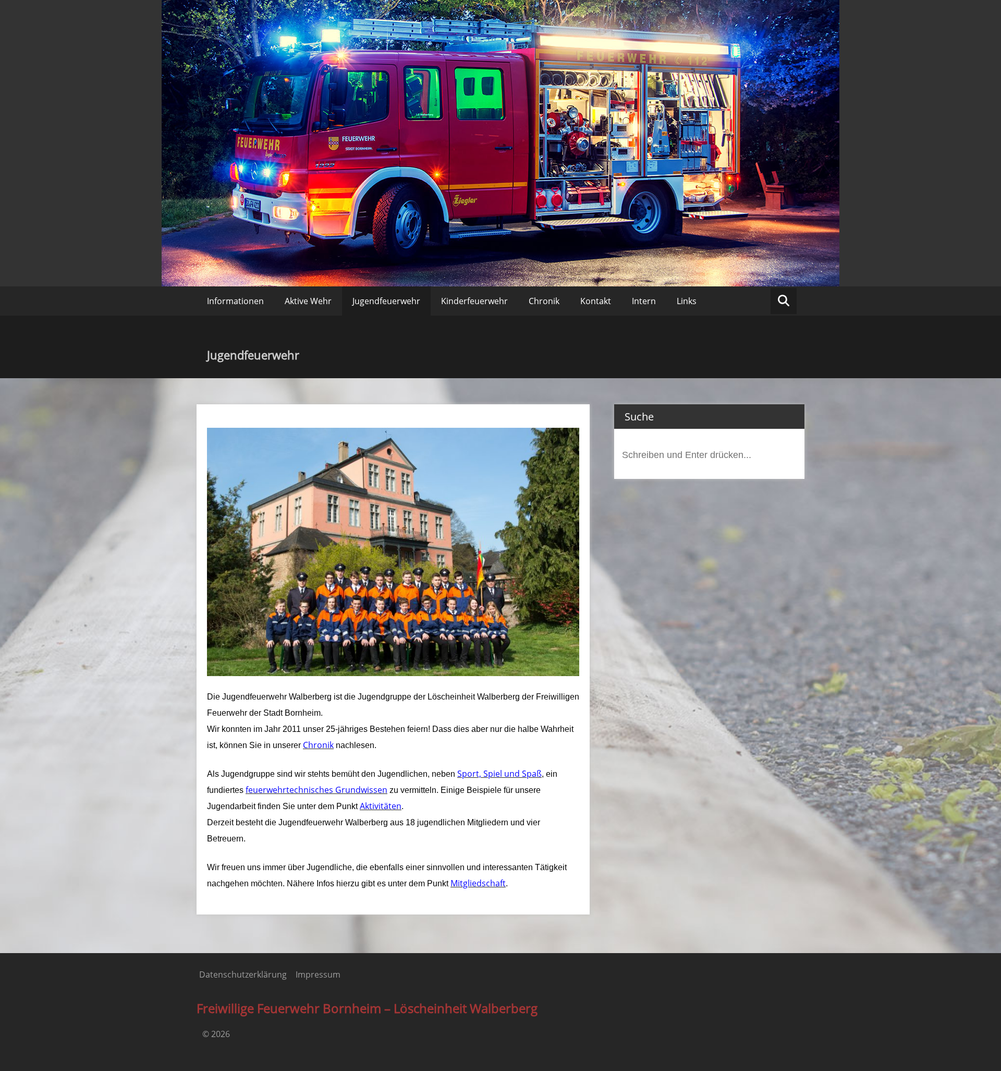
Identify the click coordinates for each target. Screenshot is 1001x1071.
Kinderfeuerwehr (474, 301)
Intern (644, 301)
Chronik (544, 301)
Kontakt (595, 301)
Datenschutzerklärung (243, 974)
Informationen (235, 301)
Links (687, 301)
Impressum (318, 974)
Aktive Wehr (308, 301)
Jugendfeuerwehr (386, 301)
